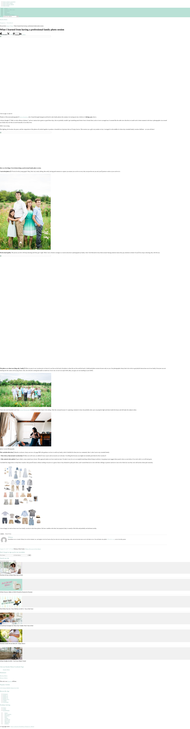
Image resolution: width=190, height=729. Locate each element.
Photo (26, 549)
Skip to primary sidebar (8, 4)
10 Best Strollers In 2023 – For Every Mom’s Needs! (13, 661)
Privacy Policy (4, 678)
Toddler (5, 700)
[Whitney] (4, 542)
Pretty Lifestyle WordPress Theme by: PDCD (22, 726)
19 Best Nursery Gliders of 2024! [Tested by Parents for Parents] (16, 592)
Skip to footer (6, 5)
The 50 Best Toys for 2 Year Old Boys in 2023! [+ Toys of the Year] (16, 608)
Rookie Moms (3, 19)
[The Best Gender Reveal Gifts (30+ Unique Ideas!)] (11, 641)
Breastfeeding (6, 710)
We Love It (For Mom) (35, 549)
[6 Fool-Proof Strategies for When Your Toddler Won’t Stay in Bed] (11, 624)
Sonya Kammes (24, 117)
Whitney (10, 537)
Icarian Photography (25, 410)
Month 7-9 (5, 698)
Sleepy (4, 707)
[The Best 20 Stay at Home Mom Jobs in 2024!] (11, 573)
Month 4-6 (5, 696)
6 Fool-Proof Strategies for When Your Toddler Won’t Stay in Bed (16, 625)
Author (2, 533)
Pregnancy (5, 694)
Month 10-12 (6, 699)
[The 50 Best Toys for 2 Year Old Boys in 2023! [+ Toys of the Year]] (11, 607)
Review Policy (4, 676)
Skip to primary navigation (9, 1)
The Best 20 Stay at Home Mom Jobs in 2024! (11, 575)
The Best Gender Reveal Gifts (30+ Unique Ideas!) (12, 643)
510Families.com (110, 539)
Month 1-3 (5, 695)
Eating (4, 709)
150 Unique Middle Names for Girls (9, 688)
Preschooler (5, 702)
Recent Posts (8, 533)
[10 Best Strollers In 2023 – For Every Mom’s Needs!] (11, 659)
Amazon (9, 681)
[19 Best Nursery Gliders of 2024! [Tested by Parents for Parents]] (11, 590)
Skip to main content (8, 3)
